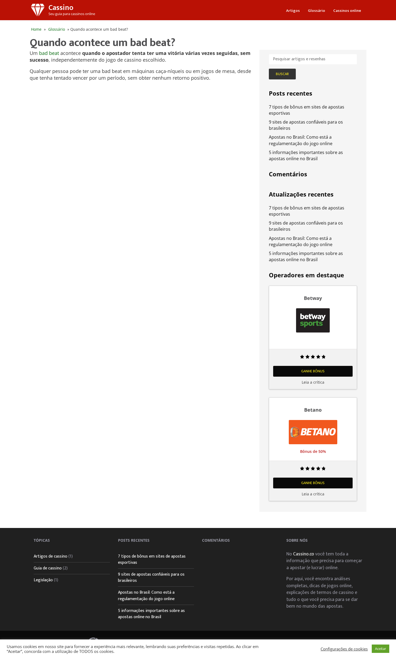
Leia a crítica (313, 382)
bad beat (49, 53)
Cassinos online (347, 10)
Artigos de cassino (50, 556)
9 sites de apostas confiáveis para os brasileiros (151, 577)
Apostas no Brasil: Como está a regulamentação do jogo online (300, 140)
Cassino (60, 7)
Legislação (43, 580)
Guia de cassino (48, 568)
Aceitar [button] (380, 648)
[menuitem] (293, 10)
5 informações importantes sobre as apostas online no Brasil (306, 155)
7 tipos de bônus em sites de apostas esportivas (152, 559)
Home (36, 29)
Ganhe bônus (313, 371)
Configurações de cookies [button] (344, 648)
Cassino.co (303, 554)
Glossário (316, 10)
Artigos (293, 10)
